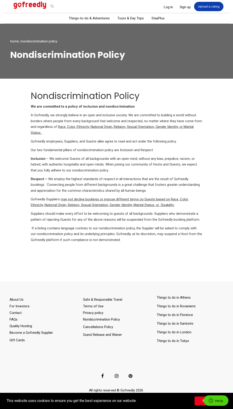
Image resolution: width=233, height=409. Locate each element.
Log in (168, 7)
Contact (16, 313)
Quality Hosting (21, 326)
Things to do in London (174, 332)
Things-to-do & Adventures (89, 18)
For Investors (20, 306)
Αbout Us (16, 300)
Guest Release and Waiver (102, 335)
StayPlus (158, 18)
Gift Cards (17, 340)
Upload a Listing (209, 6)
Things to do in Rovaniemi (176, 306)
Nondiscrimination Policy (101, 319)
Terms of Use (93, 306)
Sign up (185, 7)
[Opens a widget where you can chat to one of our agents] (215, 401)
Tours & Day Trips (130, 18)
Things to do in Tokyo (173, 341)
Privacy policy (93, 313)
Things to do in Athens (174, 297)
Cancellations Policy (98, 327)
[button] (138, 401)
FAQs (14, 319)
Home (14, 41)
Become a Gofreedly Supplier (31, 333)
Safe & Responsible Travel (102, 300)
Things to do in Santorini (176, 323)
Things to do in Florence (175, 315)
